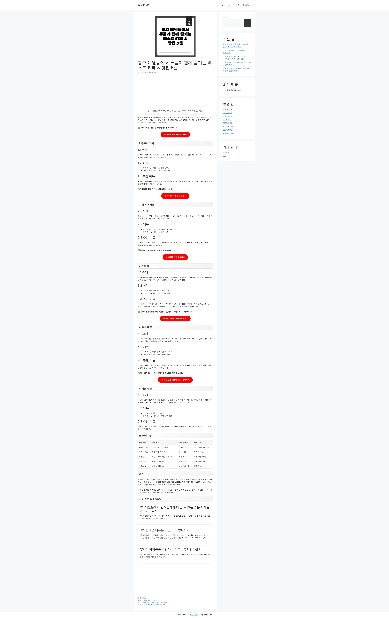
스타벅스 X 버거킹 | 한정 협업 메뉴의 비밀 (153, 604)
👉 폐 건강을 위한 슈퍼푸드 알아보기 (175, 380)
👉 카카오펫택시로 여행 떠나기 (175, 318)
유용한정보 (144, 5)
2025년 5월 (227, 109)
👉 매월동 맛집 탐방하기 (175, 257)
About (230, 5)
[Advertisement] (175, 91)
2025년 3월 (227, 116)
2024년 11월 (228, 130)
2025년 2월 (227, 120)
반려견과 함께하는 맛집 (147, 600)
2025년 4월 (227, 113)
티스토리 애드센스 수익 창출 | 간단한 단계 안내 (155, 602)
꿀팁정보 (246, 5)
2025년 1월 (227, 123)
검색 (224, 17)
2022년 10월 (228, 133)
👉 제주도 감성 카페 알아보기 (175, 134)
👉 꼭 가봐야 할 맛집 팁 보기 (175, 196)
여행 (237, 5)
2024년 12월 (228, 127)
